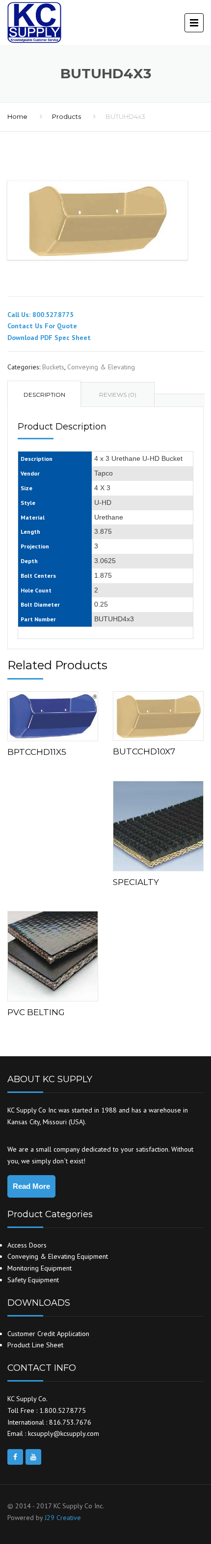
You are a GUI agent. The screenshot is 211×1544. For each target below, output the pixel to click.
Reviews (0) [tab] (117, 394)
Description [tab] (44, 394)
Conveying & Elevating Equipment (57, 1256)
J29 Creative (63, 1517)
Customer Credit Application (48, 1333)
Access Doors (27, 1245)
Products (66, 116)
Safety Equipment (33, 1279)
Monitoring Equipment (39, 1268)
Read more (52, 714)
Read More (31, 1186)
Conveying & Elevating (101, 367)
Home (17, 116)
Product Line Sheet (35, 1344)
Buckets (53, 367)
